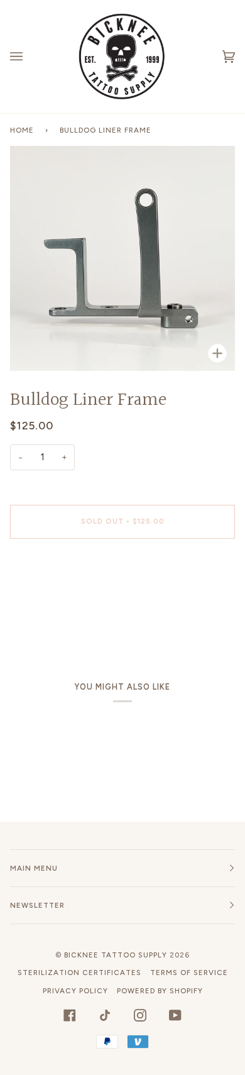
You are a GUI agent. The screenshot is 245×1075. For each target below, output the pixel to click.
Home (22, 130)
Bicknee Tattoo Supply (115, 955)
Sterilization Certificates (79, 972)
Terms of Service (189, 972)
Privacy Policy (75, 990)
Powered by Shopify (160, 990)
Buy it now (123, 574)
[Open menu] (29, 56)
